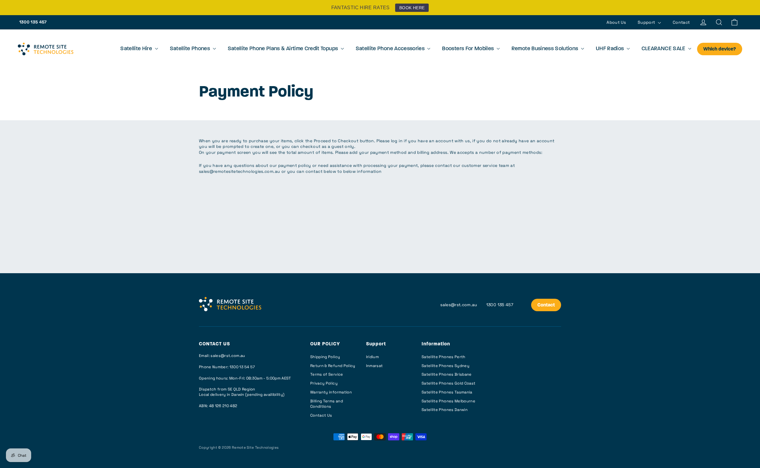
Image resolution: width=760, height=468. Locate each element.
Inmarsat (374, 365)
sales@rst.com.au (458, 304)
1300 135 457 (33, 22)
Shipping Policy (325, 356)
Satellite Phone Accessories (391, 49)
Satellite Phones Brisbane (447, 374)
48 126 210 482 (223, 405)
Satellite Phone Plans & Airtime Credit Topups (283, 49)
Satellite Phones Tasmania (447, 392)
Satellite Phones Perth (444, 356)
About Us (616, 22)
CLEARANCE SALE (664, 49)
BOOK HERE (412, 7)
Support (647, 22)
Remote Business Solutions (546, 49)
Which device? (719, 49)
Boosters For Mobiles (468, 49)
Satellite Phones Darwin (445, 409)
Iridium (372, 356)
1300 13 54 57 (242, 366)
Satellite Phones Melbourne (448, 401)
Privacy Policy (324, 383)
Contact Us (321, 415)
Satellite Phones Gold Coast (448, 383)
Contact (681, 22)
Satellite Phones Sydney (445, 365)
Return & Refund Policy (332, 365)
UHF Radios (610, 49)
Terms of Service (326, 374)
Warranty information (331, 392)
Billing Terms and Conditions (326, 404)
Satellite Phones (190, 49)
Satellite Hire (136, 49)
